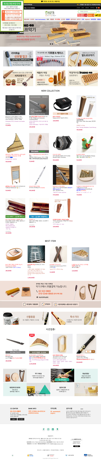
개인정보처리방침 (54, 450)
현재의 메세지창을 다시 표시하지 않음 (9, 33)
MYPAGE (92, 8)
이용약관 (62, 450)
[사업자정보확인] (42, 442)
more (82, 409)
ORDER (87, 8)
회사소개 (39, 450)
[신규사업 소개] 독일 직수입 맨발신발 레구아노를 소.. (78, 414)
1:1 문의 (21, 419)
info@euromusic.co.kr (58, 444)
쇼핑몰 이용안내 (46, 450)
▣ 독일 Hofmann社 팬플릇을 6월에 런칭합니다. (77, 413)
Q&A (13, 419)
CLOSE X (21, 32)
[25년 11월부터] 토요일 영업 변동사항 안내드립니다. (78, 411)
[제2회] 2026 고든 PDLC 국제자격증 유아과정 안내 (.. (78, 416)
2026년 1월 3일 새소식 (71, 417)
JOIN (83, 8)
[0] (97, 8)
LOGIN (78, 8)
